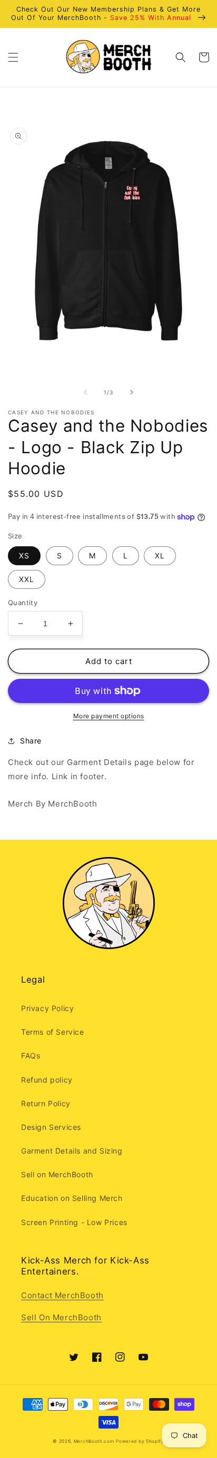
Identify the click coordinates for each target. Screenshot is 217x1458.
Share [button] (31, 740)
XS (24, 555)
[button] (13, 57)
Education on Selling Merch (72, 1198)
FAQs (30, 1055)
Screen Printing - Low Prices (74, 1222)
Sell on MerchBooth (57, 1174)
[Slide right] (131, 392)
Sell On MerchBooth (61, 1317)
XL (160, 555)
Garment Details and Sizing (72, 1150)
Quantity (22, 602)
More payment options (108, 716)
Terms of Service (52, 1031)
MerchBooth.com (94, 1441)
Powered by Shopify (140, 1441)
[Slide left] (85, 392)
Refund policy (47, 1079)
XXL (26, 579)
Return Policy (46, 1103)
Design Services (51, 1127)
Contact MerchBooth (62, 1295)
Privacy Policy (47, 1008)
